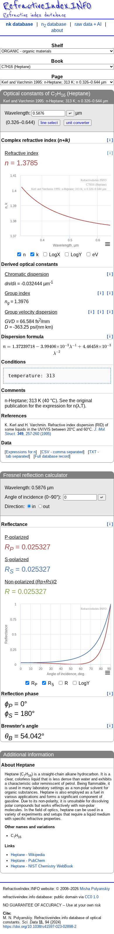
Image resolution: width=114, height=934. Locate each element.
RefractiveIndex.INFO (47, 6)
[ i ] (110, 140)
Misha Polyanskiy (95, 889)
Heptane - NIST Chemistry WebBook (42, 866)
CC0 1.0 (92, 897)
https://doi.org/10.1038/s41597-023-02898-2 (39, 926)
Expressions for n (21, 452)
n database (53, 24)
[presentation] (57, 349)
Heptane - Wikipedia (28, 855)
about (57, 30)
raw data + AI (88, 24)
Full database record (52, 456)
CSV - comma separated (62, 452)
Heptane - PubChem (28, 860)
